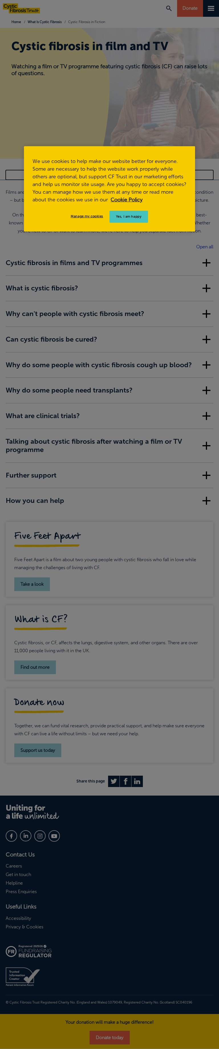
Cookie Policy (127, 200)
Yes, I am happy (129, 216)
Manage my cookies (87, 216)
